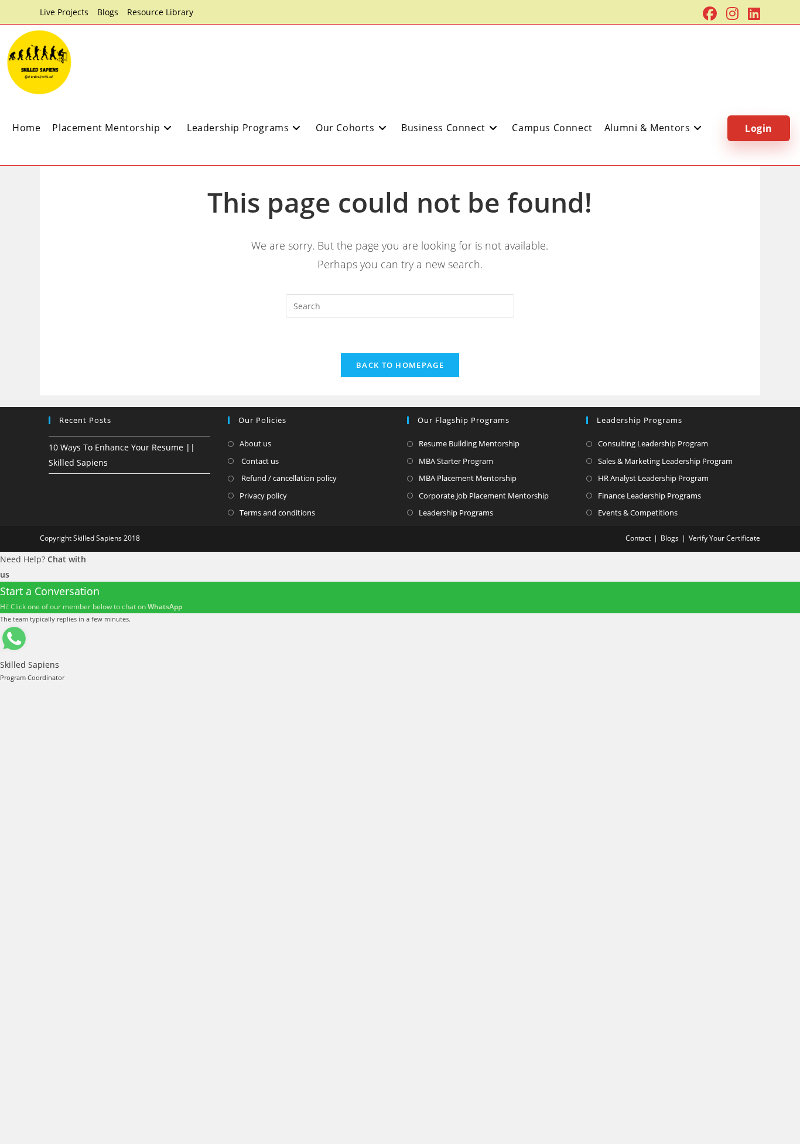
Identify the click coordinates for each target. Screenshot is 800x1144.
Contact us (259, 461)
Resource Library (160, 12)
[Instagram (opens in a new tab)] (732, 13)
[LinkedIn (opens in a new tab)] (751, 13)
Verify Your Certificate (724, 538)
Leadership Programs (456, 512)
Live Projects (64, 12)
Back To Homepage (400, 365)
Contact (638, 538)
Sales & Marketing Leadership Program (665, 461)
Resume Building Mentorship (469, 443)
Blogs (107, 12)
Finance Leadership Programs (649, 495)
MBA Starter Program (456, 461)
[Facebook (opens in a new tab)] (710, 13)
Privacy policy (263, 495)
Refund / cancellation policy (288, 478)
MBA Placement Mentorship (468, 478)
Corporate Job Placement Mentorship (484, 495)
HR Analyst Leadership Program (653, 478)
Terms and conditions (277, 512)
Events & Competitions (638, 512)
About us (255, 443)
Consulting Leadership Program (653, 443)
